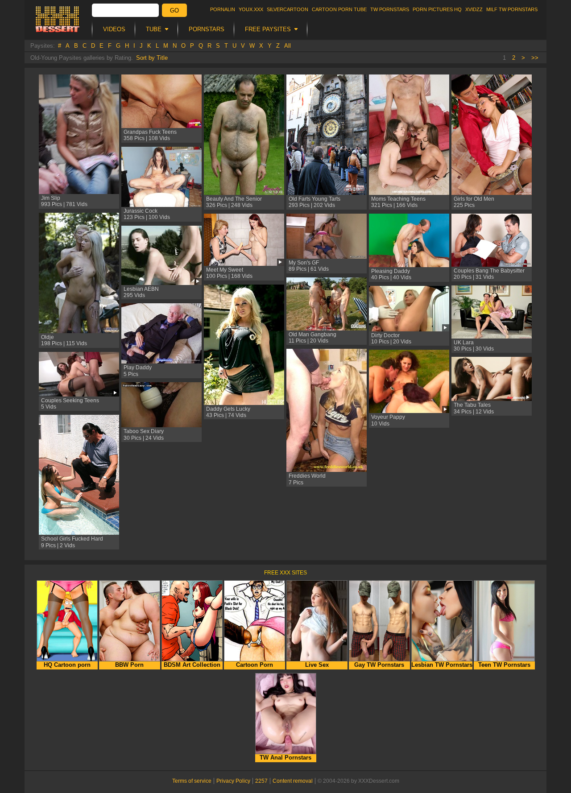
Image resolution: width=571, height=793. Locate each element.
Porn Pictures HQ (437, 9)
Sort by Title (152, 57)
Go (174, 10)
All (287, 45)
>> (534, 57)
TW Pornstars (389, 9)
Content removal (293, 781)
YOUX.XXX (251, 9)
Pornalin (222, 9)
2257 (261, 781)
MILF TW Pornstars (512, 9)
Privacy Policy (233, 781)
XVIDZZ (474, 9)
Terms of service (191, 781)
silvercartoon (287, 9)
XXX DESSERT (57, 19)
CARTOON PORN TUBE (339, 9)
